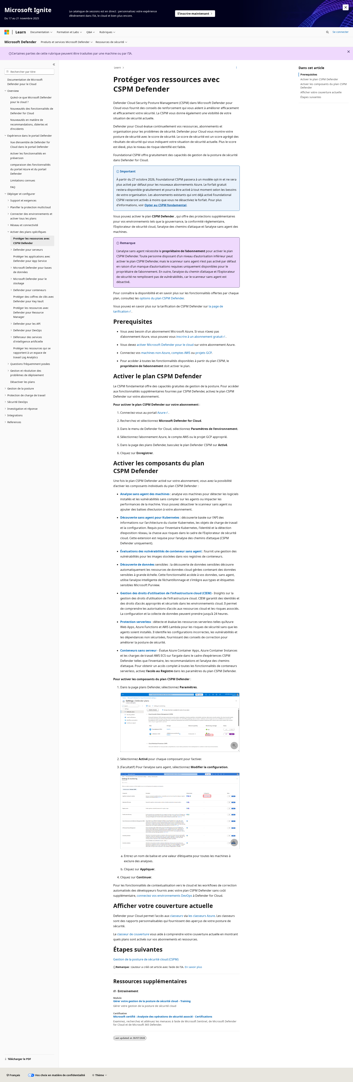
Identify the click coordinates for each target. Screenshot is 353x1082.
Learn (117, 67)
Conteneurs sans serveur (138, 650)
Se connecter (341, 32)
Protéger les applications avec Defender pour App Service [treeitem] (31, 259)
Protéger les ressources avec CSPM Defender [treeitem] (31, 241)
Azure (161, 413)
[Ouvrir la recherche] (327, 32)
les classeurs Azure (201, 916)
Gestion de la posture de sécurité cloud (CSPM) (146, 959)
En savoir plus (193, 967)
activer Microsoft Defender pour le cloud (165, 345)
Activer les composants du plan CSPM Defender (323, 85)
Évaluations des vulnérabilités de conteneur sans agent (161, 551)
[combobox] (29, 72)
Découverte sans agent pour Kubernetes (149, 517)
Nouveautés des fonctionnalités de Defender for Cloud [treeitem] (31, 111)
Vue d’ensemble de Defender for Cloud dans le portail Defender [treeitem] (30, 144)
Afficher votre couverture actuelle (321, 92)
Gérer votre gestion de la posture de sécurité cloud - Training (152, 1001)
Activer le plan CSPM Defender (319, 79)
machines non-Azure (155, 353)
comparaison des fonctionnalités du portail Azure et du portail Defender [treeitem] (30, 169)
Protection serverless (135, 622)
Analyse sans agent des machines (145, 494)
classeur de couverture (133, 934)
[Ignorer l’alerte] (346, 7)
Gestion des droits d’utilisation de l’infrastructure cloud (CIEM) (165, 593)
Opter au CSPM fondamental (165, 205)
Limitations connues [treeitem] (22, 180)
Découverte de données (137, 564)
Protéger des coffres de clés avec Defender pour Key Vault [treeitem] (33, 299)
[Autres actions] (236, 68)
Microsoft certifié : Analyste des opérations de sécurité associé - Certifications (162, 1016)
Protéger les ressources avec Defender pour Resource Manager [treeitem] (31, 312)
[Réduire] (54, 64)
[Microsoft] (6, 32)
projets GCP (203, 353)
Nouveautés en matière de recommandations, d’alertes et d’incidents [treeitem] (29, 124)
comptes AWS (180, 353)
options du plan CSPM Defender (162, 298)
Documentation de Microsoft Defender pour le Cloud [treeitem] (24, 82)
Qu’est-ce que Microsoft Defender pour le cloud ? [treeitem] (31, 100)
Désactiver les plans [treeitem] (22, 382)
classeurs (176, 916)
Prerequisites (308, 74)
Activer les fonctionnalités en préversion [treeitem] (28, 156)
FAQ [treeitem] (12, 187)
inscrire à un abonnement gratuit (199, 337)
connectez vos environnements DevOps (164, 896)
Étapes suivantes (310, 97)
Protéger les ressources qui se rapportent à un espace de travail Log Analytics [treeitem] (32, 353)
